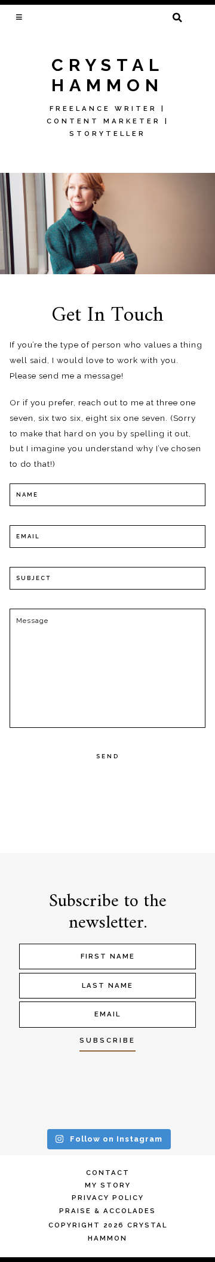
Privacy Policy (108, 1197)
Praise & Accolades (107, 1211)
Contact (108, 1172)
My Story (108, 1185)
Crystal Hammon (107, 75)
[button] (20, 17)
